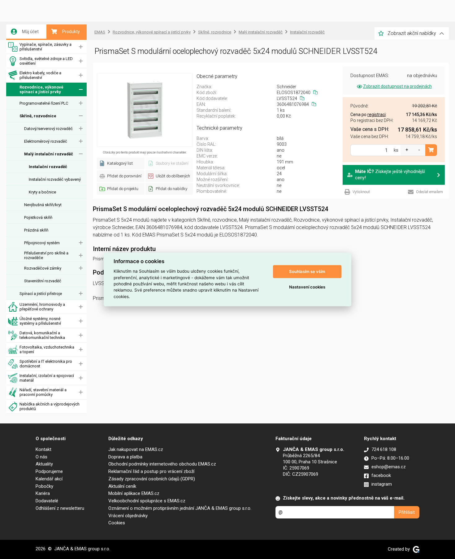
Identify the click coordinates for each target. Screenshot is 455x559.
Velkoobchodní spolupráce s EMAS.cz (146, 501)
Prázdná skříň (36, 230)
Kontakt (43, 449)
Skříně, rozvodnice (38, 116)
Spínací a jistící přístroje (41, 293)
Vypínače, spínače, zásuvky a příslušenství (46, 46)
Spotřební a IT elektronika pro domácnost (46, 363)
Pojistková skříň (38, 217)
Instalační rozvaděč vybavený (55, 179)
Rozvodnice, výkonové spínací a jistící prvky (41, 89)
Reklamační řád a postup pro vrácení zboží (151, 471)
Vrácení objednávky (128, 515)
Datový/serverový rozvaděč (48, 128)
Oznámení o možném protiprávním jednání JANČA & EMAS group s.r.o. (179, 508)
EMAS (99, 32)
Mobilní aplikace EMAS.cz (133, 493)
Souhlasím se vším (307, 271)
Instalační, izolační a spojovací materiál (47, 378)
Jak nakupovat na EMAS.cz (135, 449)
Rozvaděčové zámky (42, 268)
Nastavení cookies (307, 286)
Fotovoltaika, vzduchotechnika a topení (47, 349)
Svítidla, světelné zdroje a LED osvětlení (46, 61)
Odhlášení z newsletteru (60, 508)
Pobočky (44, 486)
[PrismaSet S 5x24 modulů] (145, 110)
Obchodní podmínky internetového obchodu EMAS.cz (162, 464)
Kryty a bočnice (42, 192)
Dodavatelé (47, 501)
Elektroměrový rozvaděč (45, 141)
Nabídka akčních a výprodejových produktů (50, 406)
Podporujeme (49, 471)
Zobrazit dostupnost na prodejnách (397, 86)
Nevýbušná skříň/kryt (43, 204)
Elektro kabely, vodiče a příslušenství (40, 75)
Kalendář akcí (49, 479)
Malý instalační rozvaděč (48, 154)
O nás (41, 457)
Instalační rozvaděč (48, 166)
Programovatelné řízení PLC (44, 103)
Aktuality (44, 464)
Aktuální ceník (122, 486)
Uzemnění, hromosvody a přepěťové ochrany (42, 306)
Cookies (116, 523)
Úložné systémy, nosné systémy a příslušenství (40, 321)
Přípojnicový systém (42, 242)
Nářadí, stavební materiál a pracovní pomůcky (43, 392)
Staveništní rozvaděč (42, 281)
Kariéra (43, 493)
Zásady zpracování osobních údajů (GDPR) (151, 479)
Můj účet (30, 31)
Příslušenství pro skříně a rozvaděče (46, 255)
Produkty (71, 31)
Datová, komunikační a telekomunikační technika (42, 335)
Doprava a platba (125, 457)
